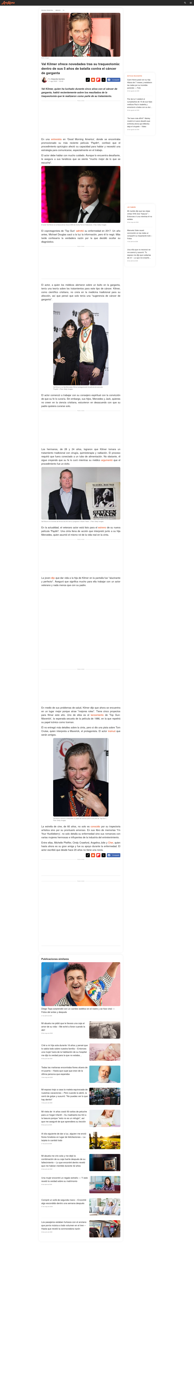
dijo (53, 577)
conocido (95, 826)
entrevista (56, 139)
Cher (110, 842)
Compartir (115, 80)
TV (63, 10)
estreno (102, 527)
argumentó (107, 460)
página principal (47, 10)
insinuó (111, 731)
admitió (80, 230)
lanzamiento (97, 715)
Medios (58, 10)
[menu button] (190, 2)
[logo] (8, 3)
